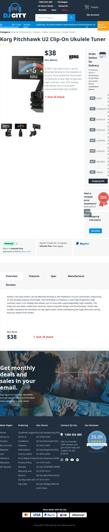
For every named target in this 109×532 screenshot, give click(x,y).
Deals (64, 9)
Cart (2, 453)
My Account (93, 14)
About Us (4, 436)
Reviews (11, 284)
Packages (63, 1)
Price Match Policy (27, 458)
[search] (51, 17)
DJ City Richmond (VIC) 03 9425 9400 (47, 443)
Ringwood (100, 119)
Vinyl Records (102, 25)
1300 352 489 (45, 1)
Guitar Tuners (68, 32)
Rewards (63, 5)
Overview (11, 276)
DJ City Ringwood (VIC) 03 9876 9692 (47, 451)
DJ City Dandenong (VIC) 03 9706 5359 (48, 434)
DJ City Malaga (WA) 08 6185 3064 (47, 486)
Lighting (40, 24)
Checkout (4, 458)
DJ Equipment (6, 25)
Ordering (23, 425)
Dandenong (101, 108)
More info (26, 251)
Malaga (99, 172)
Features (34, 276)
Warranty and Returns (25, 473)
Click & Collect (25, 453)
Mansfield (100, 161)
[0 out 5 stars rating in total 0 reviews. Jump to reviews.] (54, 44)
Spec (53, 276)
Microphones (66, 24)
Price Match (87, 213)
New (54, 9)
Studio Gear (26, 25)
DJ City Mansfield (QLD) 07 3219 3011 (47, 477)
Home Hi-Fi (91, 25)
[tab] (11, 276)
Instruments (79, 24)
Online (99, 98)
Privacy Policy (91, 372)
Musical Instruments (21, 32)
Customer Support (27, 432)
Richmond (100, 129)
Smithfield (100, 140)
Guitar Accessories (51, 32)
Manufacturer (76, 276)
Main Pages (6, 425)
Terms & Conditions (23, 438)
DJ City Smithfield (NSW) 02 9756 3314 (48, 468)
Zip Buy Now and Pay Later (26, 481)
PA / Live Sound (16, 25)
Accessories (52, 24)
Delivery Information (24, 447)
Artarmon (100, 151)
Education (5, 462)
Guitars (36, 32)
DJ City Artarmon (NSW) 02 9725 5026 (47, 460)
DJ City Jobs (5, 466)
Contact (3, 441)
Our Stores (42, 425)
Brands (42, 9)
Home (3, 432)
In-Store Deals (45, 5)
